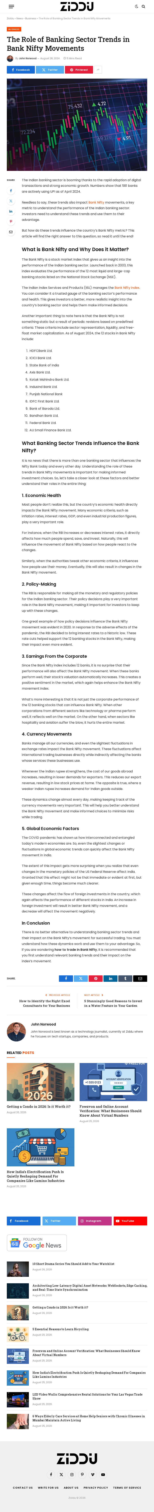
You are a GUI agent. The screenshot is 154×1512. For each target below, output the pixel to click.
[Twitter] (11, 201)
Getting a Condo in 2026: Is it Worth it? (38, 1106)
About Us (71, 1488)
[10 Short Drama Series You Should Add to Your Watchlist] (18, 1269)
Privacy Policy (96, 1488)
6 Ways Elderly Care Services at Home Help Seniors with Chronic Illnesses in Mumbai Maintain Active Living (88, 1418)
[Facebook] (11, 191)
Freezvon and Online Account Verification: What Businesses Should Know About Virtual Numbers (111, 1110)
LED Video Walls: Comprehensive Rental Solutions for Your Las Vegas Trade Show (87, 1396)
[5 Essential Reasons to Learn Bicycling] (18, 1334)
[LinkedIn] (11, 211)
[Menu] (11, 6)
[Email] (11, 232)
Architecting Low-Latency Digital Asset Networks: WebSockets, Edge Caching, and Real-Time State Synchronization (89, 1288)
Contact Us (23, 1488)
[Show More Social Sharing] (98, 70)
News (19, 18)
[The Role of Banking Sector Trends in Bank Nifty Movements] (77, 125)
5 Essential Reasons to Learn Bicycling (60, 1329)
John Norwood (27, 58)
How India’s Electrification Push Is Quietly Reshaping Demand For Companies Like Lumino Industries (36, 1176)
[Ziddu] (77, 6)
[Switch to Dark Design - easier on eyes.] (136, 6)
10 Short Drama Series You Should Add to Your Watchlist (73, 1264)
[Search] (143, 6)
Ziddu (10, 18)
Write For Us (48, 1488)
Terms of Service (127, 1488)
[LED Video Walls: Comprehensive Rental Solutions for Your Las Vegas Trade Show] (18, 1399)
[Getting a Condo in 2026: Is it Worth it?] (40, 1082)
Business (30, 18)
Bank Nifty (96, 202)
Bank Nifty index (126, 287)
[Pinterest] (11, 221)
